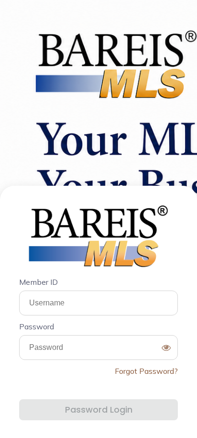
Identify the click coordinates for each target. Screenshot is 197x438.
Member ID (38, 282)
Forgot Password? (146, 371)
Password (36, 326)
